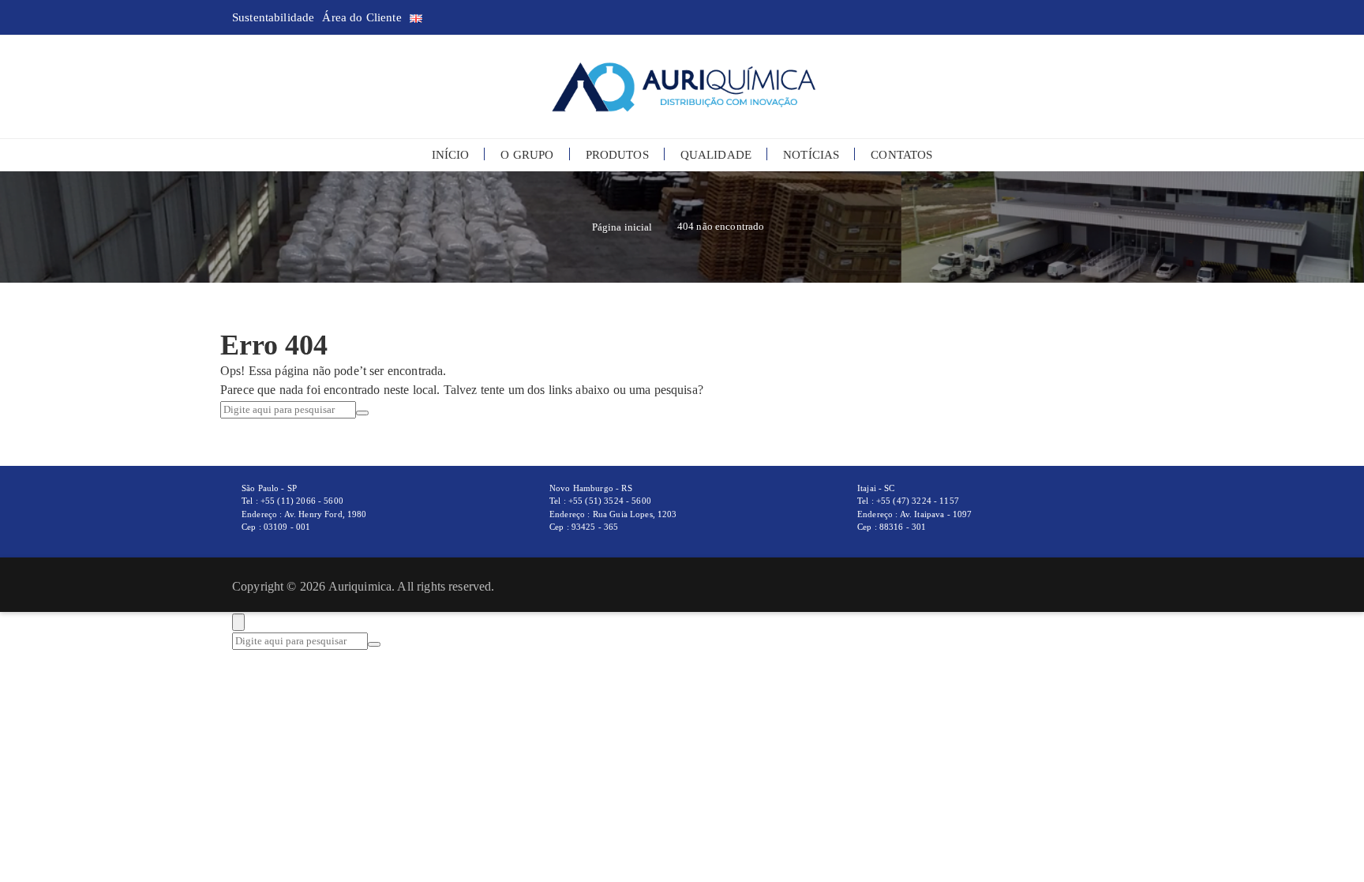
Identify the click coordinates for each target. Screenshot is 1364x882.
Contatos (901, 154)
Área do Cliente (361, 17)
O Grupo (526, 154)
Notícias (811, 154)
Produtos (617, 154)
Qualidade (715, 154)
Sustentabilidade (273, 17)
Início (451, 154)
